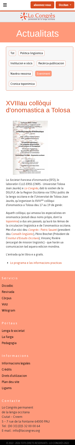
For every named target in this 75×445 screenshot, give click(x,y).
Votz (5, 304)
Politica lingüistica (31, 53)
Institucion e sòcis (21, 63)
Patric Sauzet (49, 229)
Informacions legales (16, 363)
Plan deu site (10, 382)
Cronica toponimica (22, 83)
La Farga (7, 337)
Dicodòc (7, 285)
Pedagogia (9, 343)
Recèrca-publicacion (51, 63)
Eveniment (43, 73)
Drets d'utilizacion (14, 376)
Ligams (7, 388)
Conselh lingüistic (22, 233)
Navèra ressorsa (20, 73)
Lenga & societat (13, 331)
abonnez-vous (42, 4)
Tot (12, 53)
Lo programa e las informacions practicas (36, 262)
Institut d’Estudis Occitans (23, 238)
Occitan (64, 4)
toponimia (12, 221)
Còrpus (6, 298)
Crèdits (7, 369)
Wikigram (8, 310)
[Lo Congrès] (37, 16)
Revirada (8, 292)
